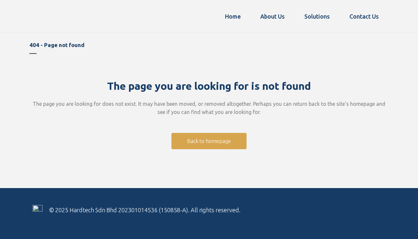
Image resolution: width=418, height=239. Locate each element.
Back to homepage (209, 141)
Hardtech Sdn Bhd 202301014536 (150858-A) (129, 210)
